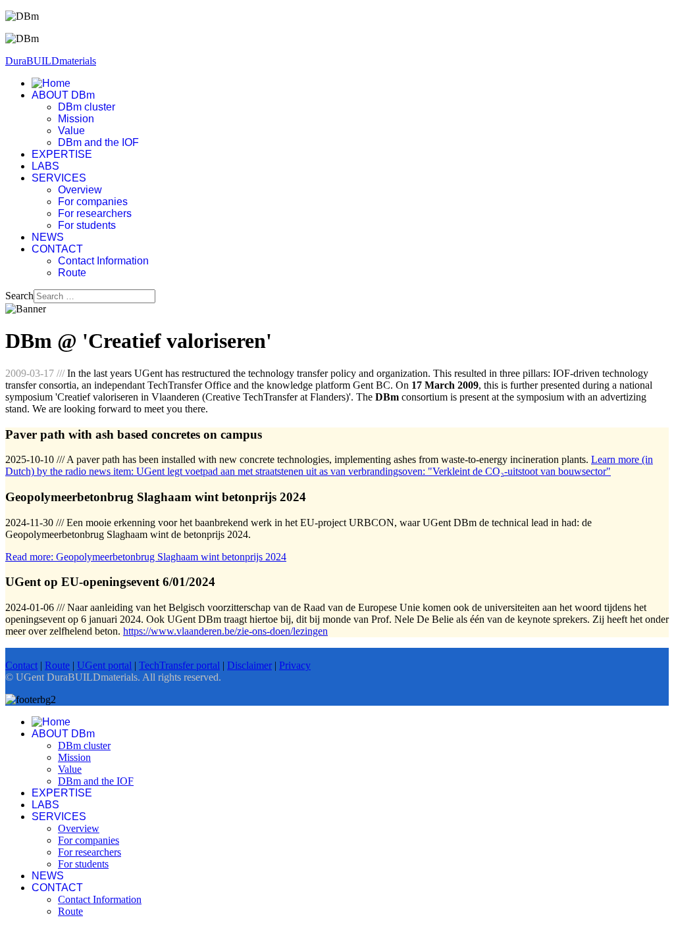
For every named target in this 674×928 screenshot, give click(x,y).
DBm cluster (86, 106)
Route (72, 272)
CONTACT (57, 249)
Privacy (295, 665)
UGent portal (104, 665)
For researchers (95, 213)
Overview (80, 189)
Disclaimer (249, 665)
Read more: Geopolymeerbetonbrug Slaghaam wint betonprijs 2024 (145, 556)
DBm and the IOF (98, 142)
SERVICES (59, 177)
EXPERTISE (62, 154)
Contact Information (103, 260)
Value (71, 130)
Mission (76, 118)
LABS (45, 166)
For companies (93, 201)
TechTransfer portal (179, 665)
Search (19, 295)
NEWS (48, 237)
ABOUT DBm (63, 95)
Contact (21, 665)
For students (87, 225)
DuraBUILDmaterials (50, 60)
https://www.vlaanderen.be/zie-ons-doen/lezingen (225, 631)
